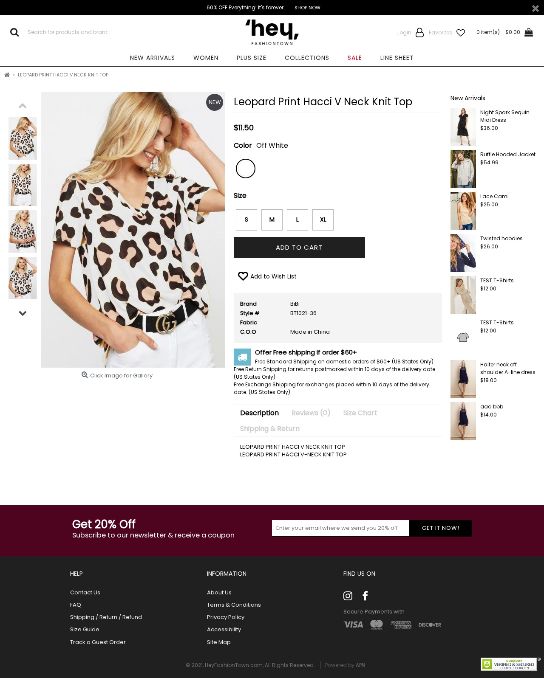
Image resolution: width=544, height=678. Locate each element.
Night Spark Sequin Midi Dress (505, 116)
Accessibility (224, 629)
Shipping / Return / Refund (106, 617)
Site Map (219, 642)
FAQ (75, 605)
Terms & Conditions (234, 605)
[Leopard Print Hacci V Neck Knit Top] (22, 138)
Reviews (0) (311, 413)
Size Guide (84, 629)
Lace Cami (494, 196)
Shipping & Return (270, 428)
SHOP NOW (307, 7)
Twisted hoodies (501, 238)
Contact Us (85, 592)
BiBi (295, 304)
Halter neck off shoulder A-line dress (508, 368)
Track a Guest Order (98, 642)
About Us (219, 592)
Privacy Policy (225, 617)
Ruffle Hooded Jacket (508, 154)
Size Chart (360, 413)
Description (259, 413)
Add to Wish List (273, 276)
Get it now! (440, 528)
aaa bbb (491, 406)
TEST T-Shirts (497, 280)
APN (360, 665)
